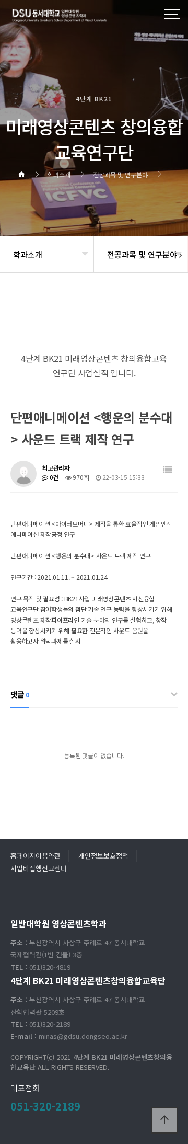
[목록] (167, 470)
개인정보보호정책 (103, 856)
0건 (53, 477)
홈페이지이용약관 (35, 856)
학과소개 (27, 254)
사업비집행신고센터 (38, 868)
